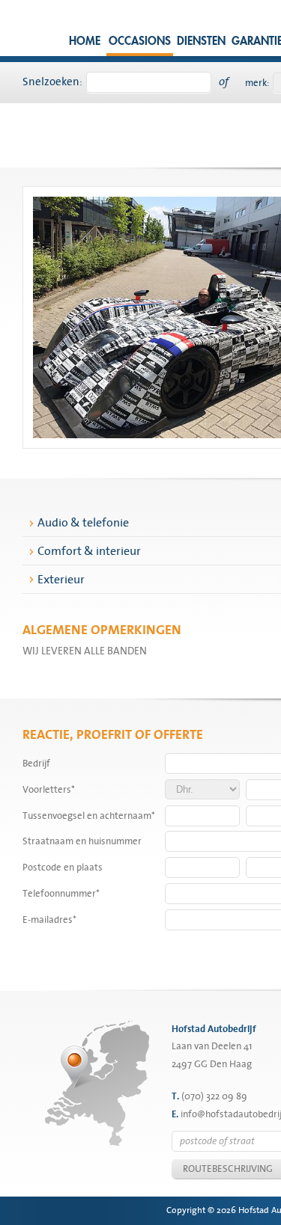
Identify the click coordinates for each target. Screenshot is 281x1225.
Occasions (140, 41)
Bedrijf (36, 764)
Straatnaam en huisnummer (82, 841)
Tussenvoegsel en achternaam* (88, 816)
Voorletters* (48, 790)
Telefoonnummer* (61, 894)
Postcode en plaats (62, 868)
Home (84, 41)
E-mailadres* (49, 920)
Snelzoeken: (52, 82)
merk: (257, 82)
